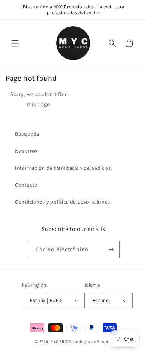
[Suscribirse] (111, 249)
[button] (15, 43)
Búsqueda (27, 133)
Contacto (26, 184)
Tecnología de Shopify (90, 341)
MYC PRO (59, 341)
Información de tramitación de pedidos (63, 168)
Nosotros (26, 151)
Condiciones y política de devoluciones (62, 201)
